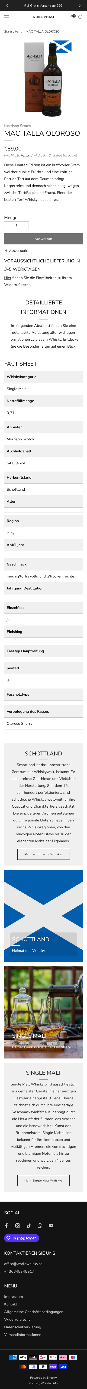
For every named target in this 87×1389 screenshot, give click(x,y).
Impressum (13, 1296)
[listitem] (43, 5)
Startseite (11, 31)
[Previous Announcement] (7, 6)
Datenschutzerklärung (22, 1327)
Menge (10, 217)
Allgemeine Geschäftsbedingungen (33, 1311)
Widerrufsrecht (17, 1319)
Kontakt (10, 1304)
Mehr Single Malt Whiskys (43, 1180)
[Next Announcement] (80, 6)
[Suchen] (80, 17)
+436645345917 (19, 1271)
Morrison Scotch (17, 125)
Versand (26, 155)
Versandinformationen (22, 1334)
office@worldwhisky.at (23, 1263)
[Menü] (6, 17)
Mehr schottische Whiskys (43, 854)
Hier (7, 277)
